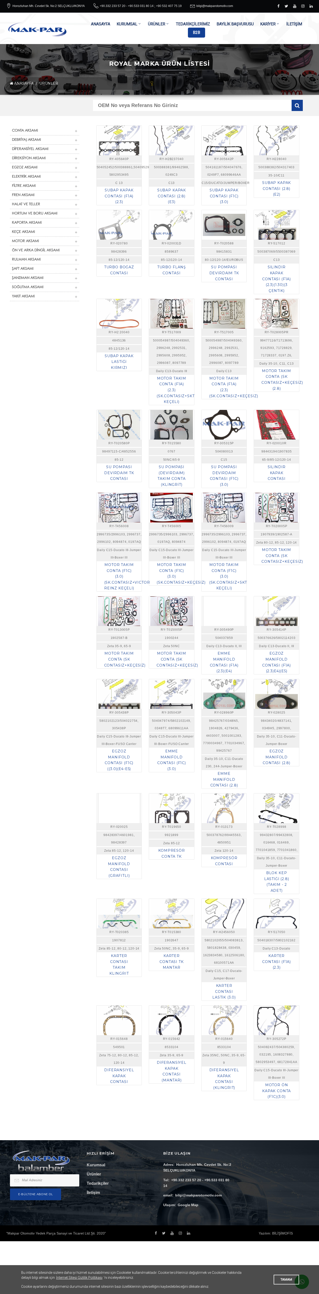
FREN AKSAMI (23, 195)
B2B (196, 32)
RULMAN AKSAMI (26, 259)
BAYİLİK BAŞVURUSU (235, 24)
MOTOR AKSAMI (25, 241)
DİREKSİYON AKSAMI (29, 158)
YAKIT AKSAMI (23, 296)
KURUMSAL (127, 24)
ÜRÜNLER (156, 24)
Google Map (188, 1205)
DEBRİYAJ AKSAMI (26, 140)
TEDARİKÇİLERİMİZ (193, 24)
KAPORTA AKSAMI (27, 223)
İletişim (93, 1192)
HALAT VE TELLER (26, 204)
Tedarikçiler (98, 1183)
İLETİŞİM (294, 24)
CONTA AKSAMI (25, 130)
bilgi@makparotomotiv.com (214, 6)
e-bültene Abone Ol (35, 1194)
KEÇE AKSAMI (23, 232)
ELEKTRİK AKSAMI (26, 176)
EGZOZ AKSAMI (24, 167)
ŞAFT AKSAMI (22, 269)
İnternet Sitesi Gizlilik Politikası (79, 1278)
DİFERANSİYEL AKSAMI (30, 149)
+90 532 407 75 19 (169, 6)
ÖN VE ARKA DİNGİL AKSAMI (36, 250)
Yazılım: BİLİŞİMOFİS (276, 1233)
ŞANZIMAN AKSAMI (27, 278)
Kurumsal (96, 1165)
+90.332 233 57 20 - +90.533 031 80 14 (127, 6)
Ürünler (94, 1174)
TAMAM (286, 1279)
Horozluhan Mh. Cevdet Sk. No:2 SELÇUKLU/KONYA (48, 6)
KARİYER (268, 24)
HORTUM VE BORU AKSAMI (34, 213)
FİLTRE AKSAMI (24, 186)
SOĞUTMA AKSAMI (27, 287)
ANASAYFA (100, 24)
